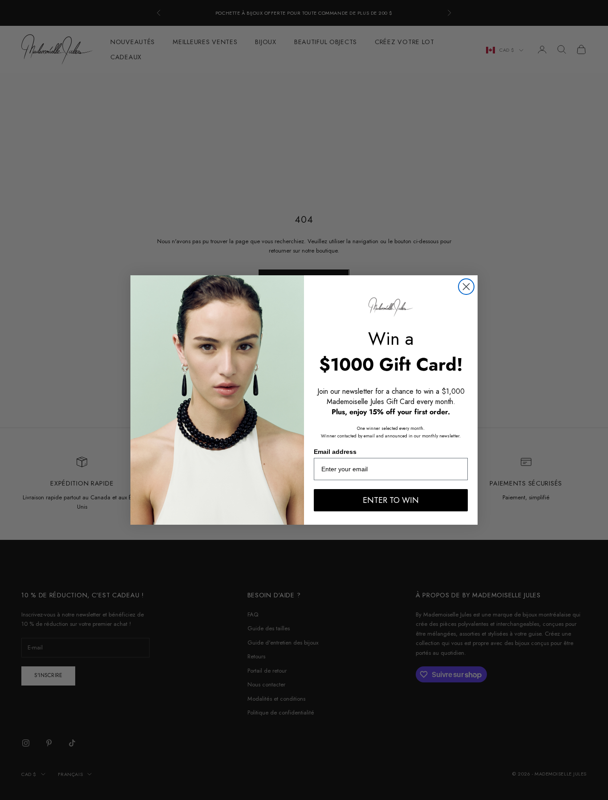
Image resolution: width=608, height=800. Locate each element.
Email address (335, 451)
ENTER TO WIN (391, 500)
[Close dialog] (466, 286)
